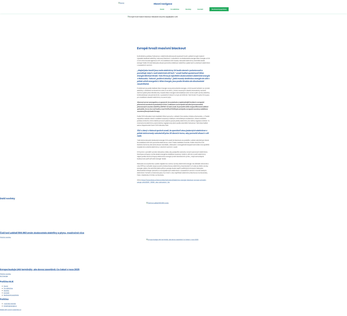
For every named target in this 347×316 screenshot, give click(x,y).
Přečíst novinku (5, 237)
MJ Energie (4, 276)
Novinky (188, 9)
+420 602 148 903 (10, 304)
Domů (162, 9)
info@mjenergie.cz (10, 306)
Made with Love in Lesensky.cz (10, 310)
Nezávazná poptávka (219, 9)
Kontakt (200, 9)
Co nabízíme (174, 9)
